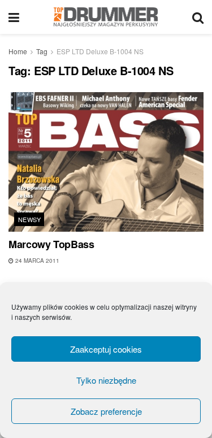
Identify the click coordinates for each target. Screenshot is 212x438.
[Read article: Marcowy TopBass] (106, 162)
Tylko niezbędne (106, 380)
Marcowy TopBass (51, 244)
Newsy (29, 219)
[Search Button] (198, 17)
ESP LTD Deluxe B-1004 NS (100, 51)
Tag (41, 51)
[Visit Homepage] (106, 17)
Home (17, 51)
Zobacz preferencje (106, 411)
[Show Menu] (13, 17)
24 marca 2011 (36, 260)
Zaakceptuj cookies (106, 349)
